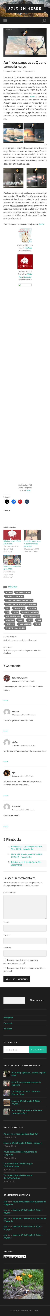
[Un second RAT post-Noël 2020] (12, 560)
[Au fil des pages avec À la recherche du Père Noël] (32, 535)
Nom (6, 922)
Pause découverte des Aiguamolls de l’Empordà (20, 1153)
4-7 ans (9, 592)
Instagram (8, 1017)
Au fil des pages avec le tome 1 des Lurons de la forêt (27, 1111)
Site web (7, 947)
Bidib (32, 96)
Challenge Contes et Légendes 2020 (21, 604)
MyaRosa (28, 248)
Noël (39, 620)
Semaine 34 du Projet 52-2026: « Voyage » (26, 1102)
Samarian (27, 277)
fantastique (19, 608)
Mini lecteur (12, 587)
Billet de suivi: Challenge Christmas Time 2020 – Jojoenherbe (26, 847)
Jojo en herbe (25, 8)
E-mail (6, 935)
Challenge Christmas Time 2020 (19, 600)
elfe (7, 608)
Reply (5, 700)
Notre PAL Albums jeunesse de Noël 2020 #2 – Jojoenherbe (26, 855)
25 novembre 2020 (12, 71)
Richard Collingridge (15, 628)
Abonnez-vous (36, 1000)
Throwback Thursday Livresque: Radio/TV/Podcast (18, 1176)
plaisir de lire (25, 624)
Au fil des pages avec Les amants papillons (26, 1083)
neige (30, 620)
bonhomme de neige (14, 596)
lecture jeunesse (13, 616)
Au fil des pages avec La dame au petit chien (28, 1074)
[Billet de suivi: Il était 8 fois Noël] (12, 535)
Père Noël (10, 624)
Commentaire (10, 892)
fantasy (32, 608)
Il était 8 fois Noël (30, 612)
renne (37, 624)
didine (15, 742)
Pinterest (7, 1028)
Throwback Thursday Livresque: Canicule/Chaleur (18, 1165)
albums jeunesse (23, 592)
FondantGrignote (20, 677)
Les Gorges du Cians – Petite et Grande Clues (25, 1092)
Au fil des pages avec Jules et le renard (20, 638)
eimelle (15, 711)
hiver (15, 612)
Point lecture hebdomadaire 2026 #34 (20, 1133)
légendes (10, 620)
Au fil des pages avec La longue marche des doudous (22, 650)
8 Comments (29, 71)
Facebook (7, 1023)
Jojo (5, 1201)
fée (7, 612)
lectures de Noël (32, 616)
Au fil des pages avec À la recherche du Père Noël (32, 543)
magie (20, 620)
